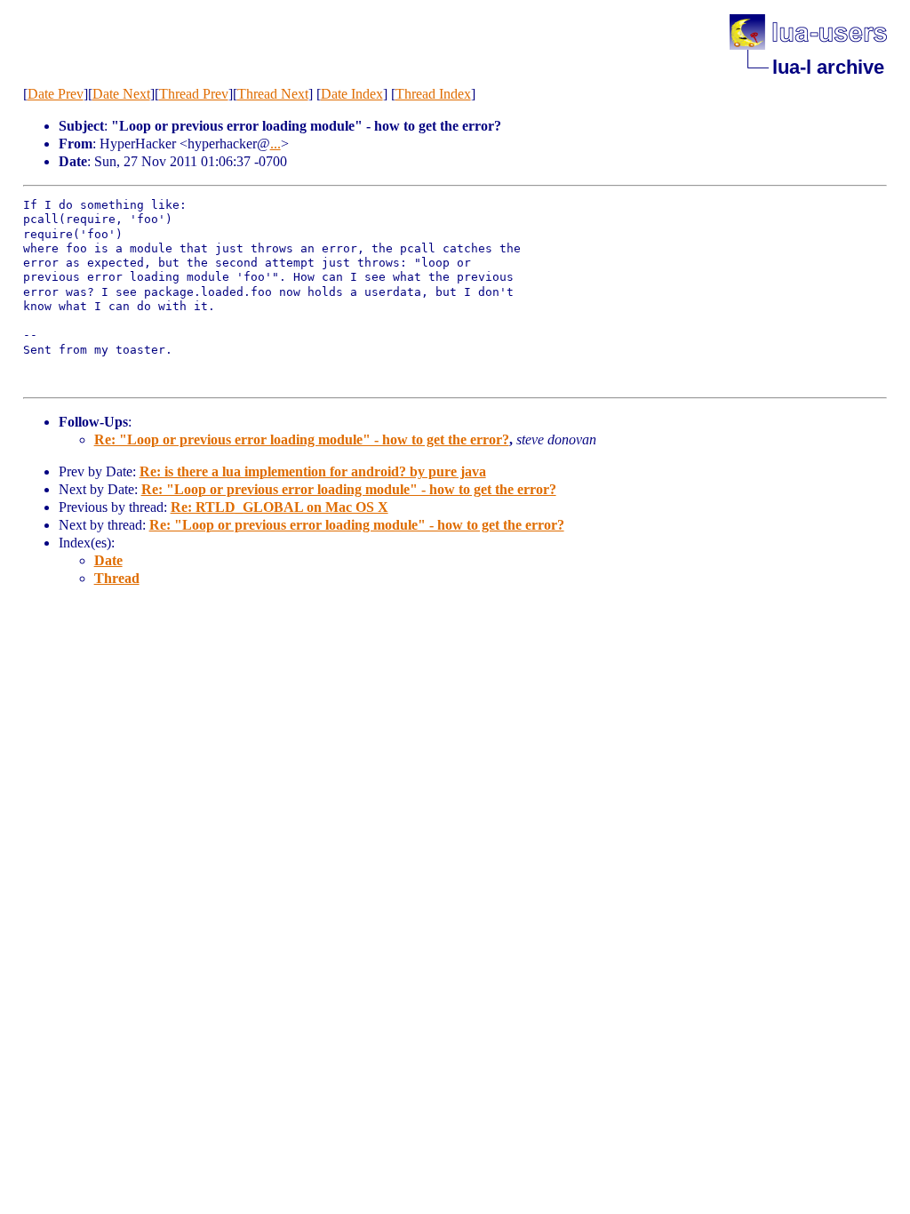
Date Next (121, 93)
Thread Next (272, 93)
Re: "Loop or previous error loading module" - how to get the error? (301, 439)
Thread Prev (193, 93)
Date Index (352, 93)
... (275, 143)
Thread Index (433, 93)
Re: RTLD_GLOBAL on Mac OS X (279, 507)
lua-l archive (828, 67)
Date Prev (56, 93)
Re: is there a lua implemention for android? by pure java (313, 471)
